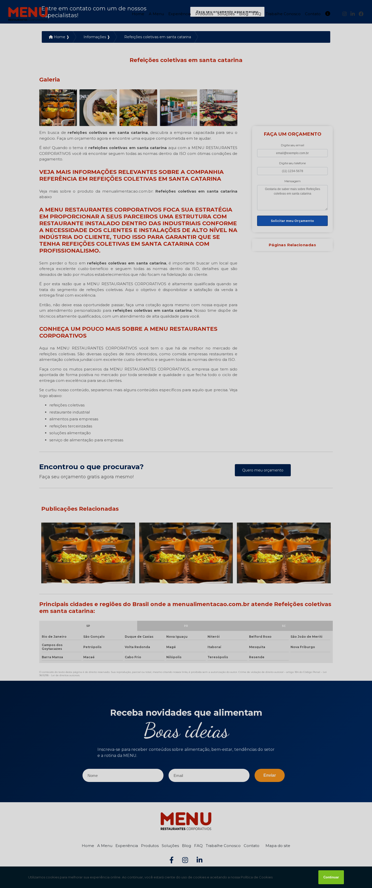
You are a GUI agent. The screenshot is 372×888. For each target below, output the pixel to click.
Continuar (331, 877)
